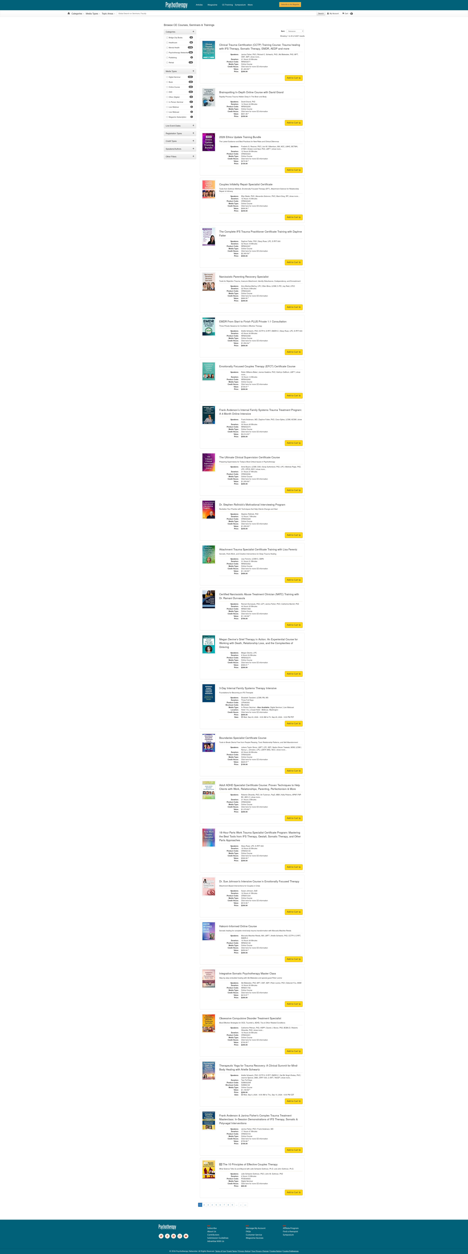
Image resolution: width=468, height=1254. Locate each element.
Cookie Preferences (291, 1251)
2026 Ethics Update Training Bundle (240, 137)
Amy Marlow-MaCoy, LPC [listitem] (251, 286)
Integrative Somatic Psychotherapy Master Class (247, 973)
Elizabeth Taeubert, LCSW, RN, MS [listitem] (254, 697)
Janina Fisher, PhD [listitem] (248, 54)
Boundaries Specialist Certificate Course (242, 738)
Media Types (92, 13)
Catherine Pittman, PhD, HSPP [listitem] (253, 1027)
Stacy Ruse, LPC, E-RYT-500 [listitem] (269, 241)
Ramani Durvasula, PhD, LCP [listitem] (252, 604)
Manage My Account (255, 1228)
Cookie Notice (276, 1251)
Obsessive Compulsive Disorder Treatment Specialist (250, 1018)
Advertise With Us (215, 1241)
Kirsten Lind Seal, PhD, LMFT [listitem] (259, 149)
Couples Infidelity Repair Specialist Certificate (246, 184)
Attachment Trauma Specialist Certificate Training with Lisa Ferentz (258, 549)
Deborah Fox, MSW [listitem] (293, 983)
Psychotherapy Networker (179, 52)
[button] (249, 69)
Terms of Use (220, 1251)
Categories (77, 13)
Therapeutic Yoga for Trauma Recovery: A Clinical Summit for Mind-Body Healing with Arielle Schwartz (258, 1067)
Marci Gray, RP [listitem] (282, 196)
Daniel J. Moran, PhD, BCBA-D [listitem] (278, 1027)
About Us (211, 1231)
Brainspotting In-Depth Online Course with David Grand (251, 92)
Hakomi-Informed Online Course (238, 926)
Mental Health (174, 47)
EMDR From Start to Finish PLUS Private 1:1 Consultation (253, 321)
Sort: (283, 31)
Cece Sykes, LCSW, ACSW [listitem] (286, 419)
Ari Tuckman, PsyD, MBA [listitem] (270, 794)
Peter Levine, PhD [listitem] (278, 983)
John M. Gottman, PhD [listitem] (274, 1174)
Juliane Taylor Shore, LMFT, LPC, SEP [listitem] (256, 747)
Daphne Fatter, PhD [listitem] (249, 241)
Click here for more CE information (254, 66)
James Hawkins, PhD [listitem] (267, 372)
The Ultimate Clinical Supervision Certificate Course (249, 457)
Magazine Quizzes (254, 1238)
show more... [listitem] (256, 57)
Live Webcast (288, 707)
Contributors (213, 1234)
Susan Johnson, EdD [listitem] (249, 891)
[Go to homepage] (167, 1229)
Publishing (173, 57)
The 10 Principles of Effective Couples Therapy (250, 1164)
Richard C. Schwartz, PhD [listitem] (267, 54)
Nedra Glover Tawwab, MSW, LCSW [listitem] (286, 747)
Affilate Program (291, 1228)
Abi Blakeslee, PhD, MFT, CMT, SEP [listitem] (255, 983)
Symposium (240, 4)
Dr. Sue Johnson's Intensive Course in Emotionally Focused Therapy (259, 881)
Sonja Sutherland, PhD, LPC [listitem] (273, 466)
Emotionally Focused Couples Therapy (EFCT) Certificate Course (257, 366)
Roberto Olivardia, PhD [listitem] (250, 794)
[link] (290, 4)
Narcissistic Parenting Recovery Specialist (243, 276)
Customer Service (254, 1234)
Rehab (171, 62)
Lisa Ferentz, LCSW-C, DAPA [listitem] (252, 559)
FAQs (248, 1231)
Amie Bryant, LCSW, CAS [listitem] (251, 466)
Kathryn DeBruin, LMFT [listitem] (286, 372)
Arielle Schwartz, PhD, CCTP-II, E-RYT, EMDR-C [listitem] (259, 331)
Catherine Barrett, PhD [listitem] (290, 604)
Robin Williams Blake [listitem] (249, 372)
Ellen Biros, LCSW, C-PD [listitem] (271, 286)
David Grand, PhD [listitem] (248, 101)
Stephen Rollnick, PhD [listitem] (249, 514)
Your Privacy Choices (260, 1251)
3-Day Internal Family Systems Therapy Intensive (248, 688)
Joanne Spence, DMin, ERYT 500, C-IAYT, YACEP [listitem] (260, 1077)
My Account (334, 13)
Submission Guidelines (217, 1238)
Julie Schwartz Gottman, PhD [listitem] (252, 1174)
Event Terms (232, 1251)
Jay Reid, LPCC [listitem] (289, 286)
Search (321, 13)
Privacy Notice (244, 1251)
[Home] (69, 13)
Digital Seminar (276, 707)
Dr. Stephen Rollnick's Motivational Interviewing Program (252, 504)
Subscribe (212, 1228)
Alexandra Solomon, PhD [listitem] (265, 196)
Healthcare (173, 42)
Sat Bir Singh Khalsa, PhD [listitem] (290, 1075)
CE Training (227, 4)
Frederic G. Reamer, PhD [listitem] (251, 146)
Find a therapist (290, 1231)
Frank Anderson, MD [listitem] (249, 419)
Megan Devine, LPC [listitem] (249, 652)
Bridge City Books (175, 37)
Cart (348, 13)
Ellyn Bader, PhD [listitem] (247, 196)
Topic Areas (108, 13)
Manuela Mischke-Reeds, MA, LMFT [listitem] (255, 935)
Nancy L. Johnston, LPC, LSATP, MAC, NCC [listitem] (258, 749)
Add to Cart (293, 78)
